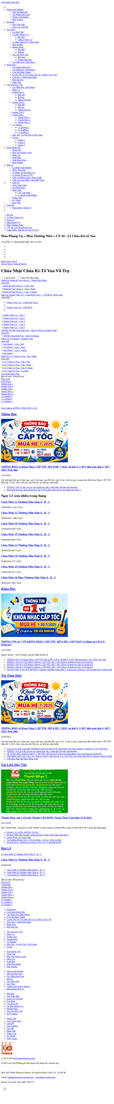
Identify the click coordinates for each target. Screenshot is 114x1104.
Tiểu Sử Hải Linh (20, 12)
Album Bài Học (25, 60)
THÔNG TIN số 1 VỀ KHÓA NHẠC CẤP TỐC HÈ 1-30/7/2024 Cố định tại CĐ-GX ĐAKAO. (50, 667)
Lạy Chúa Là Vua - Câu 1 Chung (18, 368)
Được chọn (6, 261)
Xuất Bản (16, 157)
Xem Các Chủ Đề (20, 27)
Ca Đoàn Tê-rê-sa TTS (22, 175)
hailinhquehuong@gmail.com (20, 1077)
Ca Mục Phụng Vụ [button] (21, 34)
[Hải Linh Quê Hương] (6, 1053)
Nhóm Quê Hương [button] (15, 9)
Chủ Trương (12, 1026)
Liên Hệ (15, 182)
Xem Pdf (6, 298)
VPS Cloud (12, 1038)
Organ (9, 947)
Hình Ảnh (16, 82)
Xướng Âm (12, 937)
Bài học (21, 97)
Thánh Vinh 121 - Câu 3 (14, 321)
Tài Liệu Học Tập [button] (20, 55)
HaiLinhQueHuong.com (24, 1058)
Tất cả (14, 261)
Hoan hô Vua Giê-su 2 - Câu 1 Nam (19, 289)
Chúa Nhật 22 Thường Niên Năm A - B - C (25, 512)
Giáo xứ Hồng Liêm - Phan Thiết (27, 177)
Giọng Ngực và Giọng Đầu (19, 837)
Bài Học (21, 57)
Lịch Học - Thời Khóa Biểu (24, 77)
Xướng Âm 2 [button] (18, 102)
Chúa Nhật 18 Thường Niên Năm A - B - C (25, 555)
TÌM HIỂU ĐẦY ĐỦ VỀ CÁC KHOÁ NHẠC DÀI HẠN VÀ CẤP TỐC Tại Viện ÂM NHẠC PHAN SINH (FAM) (59, 756)
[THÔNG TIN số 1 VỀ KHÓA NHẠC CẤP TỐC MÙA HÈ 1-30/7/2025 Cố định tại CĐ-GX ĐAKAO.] (34, 636)
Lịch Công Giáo (19, 185)
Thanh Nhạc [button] (18, 115)
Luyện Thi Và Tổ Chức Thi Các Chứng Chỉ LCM (34, 75)
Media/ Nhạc (12, 1009)
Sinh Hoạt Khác (19, 160)
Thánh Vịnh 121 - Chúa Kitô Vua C (23, 302)
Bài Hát (21, 37)
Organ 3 (21, 145)
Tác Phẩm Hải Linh (21, 14)
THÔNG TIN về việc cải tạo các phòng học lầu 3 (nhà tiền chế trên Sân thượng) (42, 487)
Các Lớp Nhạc (24, 193)
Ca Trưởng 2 (23, 130)
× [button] (4, 1089)
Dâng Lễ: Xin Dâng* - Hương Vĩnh (17, 339)
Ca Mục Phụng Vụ (15, 1006)
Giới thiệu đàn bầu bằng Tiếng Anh (22, 759)
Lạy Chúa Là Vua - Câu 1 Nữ (16, 362)
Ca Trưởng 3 (23, 132)
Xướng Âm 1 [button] (18, 92)
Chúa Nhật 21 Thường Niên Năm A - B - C (25, 502)
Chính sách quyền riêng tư (18, 986)
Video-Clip (17, 198)
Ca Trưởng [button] (17, 125)
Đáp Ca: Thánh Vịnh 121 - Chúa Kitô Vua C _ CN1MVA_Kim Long (32, 295)
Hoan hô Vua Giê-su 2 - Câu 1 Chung (20, 292)
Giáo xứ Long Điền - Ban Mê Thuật (28, 180)
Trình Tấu (16, 150)
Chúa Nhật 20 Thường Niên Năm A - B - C (25, 523)
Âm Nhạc (11, 1001)
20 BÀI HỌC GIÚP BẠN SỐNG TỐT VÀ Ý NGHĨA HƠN (34, 842)
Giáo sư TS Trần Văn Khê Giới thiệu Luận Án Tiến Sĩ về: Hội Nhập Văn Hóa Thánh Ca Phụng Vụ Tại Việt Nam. (57, 749)
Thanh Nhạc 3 (24, 122)
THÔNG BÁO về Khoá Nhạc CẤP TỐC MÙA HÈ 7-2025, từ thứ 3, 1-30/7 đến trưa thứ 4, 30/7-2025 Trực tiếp (56, 659)
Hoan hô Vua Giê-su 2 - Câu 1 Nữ (18, 286)
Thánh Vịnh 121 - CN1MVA (19, 307)
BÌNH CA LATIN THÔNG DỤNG (23, 832)
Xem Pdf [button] (5, 283)
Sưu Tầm (16, 203)
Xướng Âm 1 (7, 384)
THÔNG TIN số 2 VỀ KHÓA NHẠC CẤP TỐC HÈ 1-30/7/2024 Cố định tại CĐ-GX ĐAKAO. (50, 664)
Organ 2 (21, 142)
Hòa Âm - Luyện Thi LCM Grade (27, 135)
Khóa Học (8, 589)
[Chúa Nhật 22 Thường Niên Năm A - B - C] (21, 854)
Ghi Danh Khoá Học (16, 912)
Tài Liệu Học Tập (14, 765)
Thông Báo (9, 414)
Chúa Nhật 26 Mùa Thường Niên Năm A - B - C (28, 577)
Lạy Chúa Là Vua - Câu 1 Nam (17, 365)
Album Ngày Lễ (25, 39)
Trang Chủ (11, 1018)
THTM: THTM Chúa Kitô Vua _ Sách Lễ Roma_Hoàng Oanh (29, 330)
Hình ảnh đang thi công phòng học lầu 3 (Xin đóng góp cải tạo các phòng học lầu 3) (44, 490)
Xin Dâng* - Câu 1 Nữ (13, 344)
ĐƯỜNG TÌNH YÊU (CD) (24, 408)
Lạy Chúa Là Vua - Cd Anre (15, 371)
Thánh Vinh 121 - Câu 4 (14, 324)
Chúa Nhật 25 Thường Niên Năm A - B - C (26, 875)
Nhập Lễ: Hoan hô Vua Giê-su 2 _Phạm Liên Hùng (24, 280)
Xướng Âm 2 (7, 386)
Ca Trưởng (11, 942)
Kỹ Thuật (16, 200)
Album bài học (24, 100)
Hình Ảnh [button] (17, 190)
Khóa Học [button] (11, 65)
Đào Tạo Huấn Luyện (22, 152)
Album (21, 52)
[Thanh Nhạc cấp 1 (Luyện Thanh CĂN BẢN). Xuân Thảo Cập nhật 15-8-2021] (34, 812)
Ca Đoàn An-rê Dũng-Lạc (23, 172)
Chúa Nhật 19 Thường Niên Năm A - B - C (25, 534)
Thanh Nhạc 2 (24, 120)
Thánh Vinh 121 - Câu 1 (14, 315)
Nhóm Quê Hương (20, 17)
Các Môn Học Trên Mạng (23, 62)
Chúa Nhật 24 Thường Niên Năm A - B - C (25, 566)
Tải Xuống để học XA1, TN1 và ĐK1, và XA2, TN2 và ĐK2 (34, 840)
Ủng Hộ (10, 205)
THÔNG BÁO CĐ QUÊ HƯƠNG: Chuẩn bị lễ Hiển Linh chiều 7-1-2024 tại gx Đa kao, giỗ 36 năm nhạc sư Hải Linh (59, 669)
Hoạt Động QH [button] (14, 147)
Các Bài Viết (17, 32)
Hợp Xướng (17, 19)
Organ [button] (15, 137)
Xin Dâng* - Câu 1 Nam (14, 347)
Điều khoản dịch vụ (15, 989)
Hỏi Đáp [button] (11, 22)
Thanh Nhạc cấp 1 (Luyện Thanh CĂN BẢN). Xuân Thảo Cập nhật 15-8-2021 (46, 817)
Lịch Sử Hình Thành (21, 72)
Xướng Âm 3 (18, 112)
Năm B (17, 264)
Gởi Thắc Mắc (18, 24)
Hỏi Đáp (10, 993)
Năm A (10, 264)
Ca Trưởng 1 (23, 127)
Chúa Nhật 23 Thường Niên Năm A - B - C (25, 545)
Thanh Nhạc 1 (24, 117)
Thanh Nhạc (12, 939)
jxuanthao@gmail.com (45, 1077)
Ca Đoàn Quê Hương (21, 167)
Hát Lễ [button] (10, 165)
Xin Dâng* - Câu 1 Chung (15, 350)
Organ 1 (21, 140)
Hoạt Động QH (13, 951)
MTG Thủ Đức (19, 170)
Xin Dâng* (8, 353)
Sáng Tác (16, 155)
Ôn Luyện (5, 379)
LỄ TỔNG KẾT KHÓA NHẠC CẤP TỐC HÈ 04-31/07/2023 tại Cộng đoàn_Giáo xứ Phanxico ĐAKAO (54, 754)
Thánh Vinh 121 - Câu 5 (14, 327)
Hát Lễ (6, 848)
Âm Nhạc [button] (11, 29)
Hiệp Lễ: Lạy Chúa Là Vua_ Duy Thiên (19, 356)
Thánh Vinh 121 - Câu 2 (14, 318)
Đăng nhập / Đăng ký (21, 208)
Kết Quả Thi (17, 80)
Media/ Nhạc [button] (18, 47)
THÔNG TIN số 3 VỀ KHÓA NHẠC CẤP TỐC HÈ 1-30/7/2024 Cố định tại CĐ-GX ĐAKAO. (50, 662)
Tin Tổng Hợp (18, 187)
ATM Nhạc (6, 381)
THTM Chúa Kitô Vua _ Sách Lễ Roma (21, 336)
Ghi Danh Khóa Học (10, 2)
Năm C (24, 264)
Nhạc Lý (16, 90)
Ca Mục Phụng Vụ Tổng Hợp (25, 42)
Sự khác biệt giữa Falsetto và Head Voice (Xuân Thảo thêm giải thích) (37, 835)
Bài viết (21, 95)
